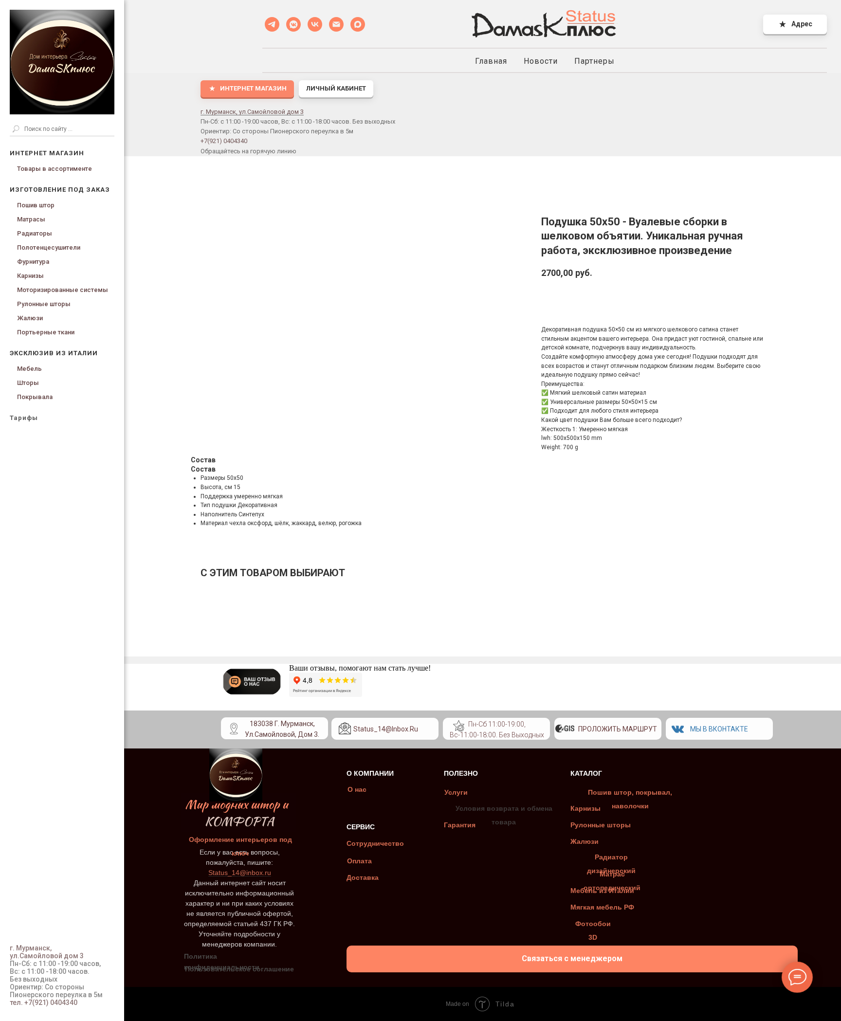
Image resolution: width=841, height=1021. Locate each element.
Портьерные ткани (45, 332)
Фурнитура (33, 261)
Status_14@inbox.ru (385, 729)
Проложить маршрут (617, 729)
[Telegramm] (272, 24)
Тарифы (24, 417)
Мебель (29, 368)
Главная (491, 61)
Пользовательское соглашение (239, 969)
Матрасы (31, 219)
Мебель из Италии (602, 890)
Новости (541, 61)
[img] (459, 726)
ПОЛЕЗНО (461, 773)
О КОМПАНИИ (370, 773)
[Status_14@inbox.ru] (336, 24)
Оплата (359, 861)
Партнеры (594, 61)
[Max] (357, 24)
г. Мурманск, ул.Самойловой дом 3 (252, 111)
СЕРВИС (361, 827)
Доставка (363, 877)
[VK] (315, 24)
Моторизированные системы (62, 289)
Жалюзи (30, 318)
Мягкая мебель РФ (602, 907)
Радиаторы (34, 233)
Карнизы (30, 275)
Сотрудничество (375, 843)
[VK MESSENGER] (293, 24)
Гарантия (459, 825)
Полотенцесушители (48, 247)
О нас (356, 789)
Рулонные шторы (44, 304)
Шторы (28, 382)
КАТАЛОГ (586, 773)
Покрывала (35, 397)
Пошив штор (36, 205)
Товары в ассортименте (54, 168)
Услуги (456, 792)
